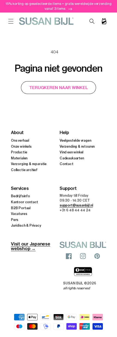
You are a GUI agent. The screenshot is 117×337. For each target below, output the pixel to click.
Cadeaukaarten (72, 158)
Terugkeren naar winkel (58, 87)
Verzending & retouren (77, 146)
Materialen (19, 158)
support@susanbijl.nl (76, 205)
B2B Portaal (20, 208)
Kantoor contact (24, 202)
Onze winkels (21, 146)
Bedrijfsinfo (20, 196)
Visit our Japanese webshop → (30, 246)
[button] (11, 21)
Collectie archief (24, 170)
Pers (14, 220)
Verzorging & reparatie (29, 164)
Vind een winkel (71, 152)
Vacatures (19, 214)
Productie (19, 152)
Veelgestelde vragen (75, 140)
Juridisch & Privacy (26, 225)
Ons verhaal (20, 140)
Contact (66, 164)
